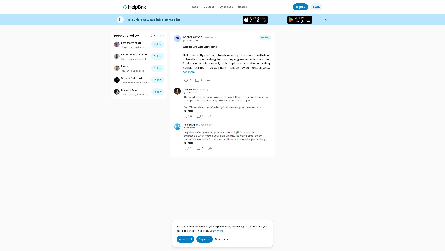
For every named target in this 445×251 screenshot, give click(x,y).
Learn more (216, 230)
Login (316, 7)
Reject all (204, 239)
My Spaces (226, 7)
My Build (209, 7)
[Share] (208, 80)
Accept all (185, 239)
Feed (195, 7)
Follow (158, 44)
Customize (222, 239)
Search (242, 7)
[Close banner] (325, 19)
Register (300, 7)
